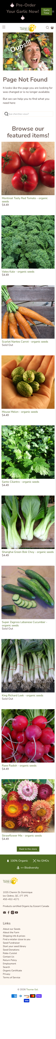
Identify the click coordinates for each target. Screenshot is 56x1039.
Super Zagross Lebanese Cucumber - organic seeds (24, 623)
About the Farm (11, 932)
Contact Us (8, 956)
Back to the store (28, 849)
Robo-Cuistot (10, 953)
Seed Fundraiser (11, 942)
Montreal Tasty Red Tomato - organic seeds (25, 199)
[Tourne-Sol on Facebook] (8, 913)
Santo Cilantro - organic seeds (20, 482)
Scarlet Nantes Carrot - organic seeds (25, 342)
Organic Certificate (12, 970)
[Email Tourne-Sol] (4, 913)
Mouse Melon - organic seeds (20, 412)
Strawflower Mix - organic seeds (22, 835)
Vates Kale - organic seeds (18, 272)
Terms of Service (11, 977)
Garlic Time (47, 12)
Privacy (6, 974)
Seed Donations (11, 949)
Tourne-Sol (32, 989)
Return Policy (10, 960)
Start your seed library (14, 946)
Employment (9, 963)
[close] (53, 11)
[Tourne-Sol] (28, 28)
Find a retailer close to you (16, 939)
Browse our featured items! (28, 132)
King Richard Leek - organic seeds (22, 695)
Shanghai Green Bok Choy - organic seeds (28, 552)
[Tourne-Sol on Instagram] (12, 913)
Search (6, 967)
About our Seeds (11, 929)
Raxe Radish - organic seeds (19, 765)
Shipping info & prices (14, 936)
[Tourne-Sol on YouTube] (16, 913)
